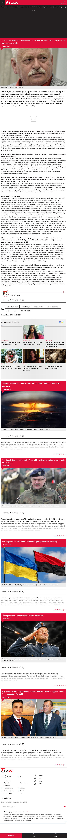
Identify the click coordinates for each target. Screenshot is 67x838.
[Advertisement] (33, 23)
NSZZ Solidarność (63, 2)
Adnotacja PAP (8, 794)
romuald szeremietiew (53, 307)
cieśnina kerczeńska (12, 307)
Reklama (22, 794)
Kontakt (22, 791)
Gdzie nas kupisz (8, 788)
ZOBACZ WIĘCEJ (25, 311)
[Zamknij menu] (2, 2)
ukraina (15, 311)
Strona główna (4, 7)
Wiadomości (13, 7)
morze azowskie (38, 307)
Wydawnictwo (23, 783)
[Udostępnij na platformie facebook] (20, 300)
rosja (8, 311)
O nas (21, 777)
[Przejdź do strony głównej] (12, 2)
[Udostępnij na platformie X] (23, 300)
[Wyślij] (64, 806)
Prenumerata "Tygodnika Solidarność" (7, 783)
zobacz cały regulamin (24, 820)
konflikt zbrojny (26, 307)
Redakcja (22, 788)
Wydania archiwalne (9, 791)
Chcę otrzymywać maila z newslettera (15, 812)
